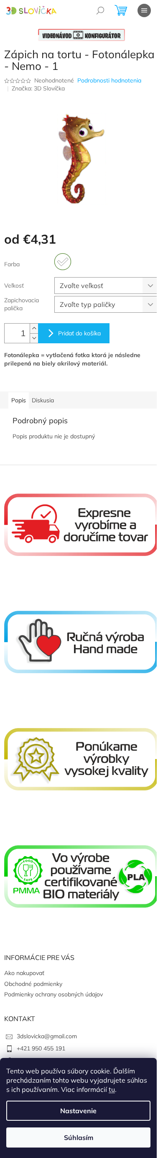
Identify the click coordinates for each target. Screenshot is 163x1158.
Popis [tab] (18, 400)
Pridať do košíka (79, 333)
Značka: (38, 88)
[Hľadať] (100, 10)
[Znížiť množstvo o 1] (34, 338)
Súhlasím (78, 1137)
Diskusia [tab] (43, 400)
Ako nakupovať (24, 973)
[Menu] (144, 10)
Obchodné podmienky (33, 984)
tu (112, 1089)
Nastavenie (78, 1111)
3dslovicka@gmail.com (47, 1036)
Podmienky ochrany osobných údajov (53, 994)
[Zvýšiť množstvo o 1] (34, 328)
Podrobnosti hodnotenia (109, 80)
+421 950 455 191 (41, 1048)
